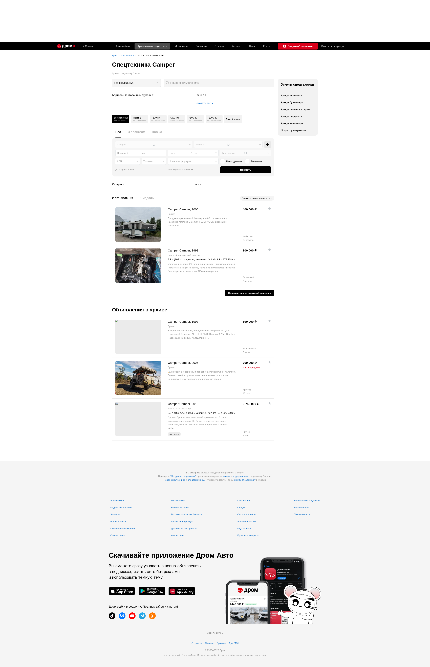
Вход (332, 46)
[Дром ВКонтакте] (122, 615)
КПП (119, 161)
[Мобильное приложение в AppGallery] (181, 591)
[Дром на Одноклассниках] (152, 615)
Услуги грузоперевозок (293, 130)
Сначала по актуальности (256, 198)
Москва (89, 46)
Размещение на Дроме (307, 500)
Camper (152, 184)
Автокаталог (177, 535)
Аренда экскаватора (292, 123)
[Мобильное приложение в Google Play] (152, 591)
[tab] (118, 134)
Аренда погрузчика (291, 116)
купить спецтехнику (244, 479)
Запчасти (201, 46)
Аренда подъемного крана (295, 109)
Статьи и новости (246, 514)
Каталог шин (244, 500)
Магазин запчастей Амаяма (186, 514)
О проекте (196, 643)
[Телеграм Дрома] (142, 615)
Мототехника (178, 500)
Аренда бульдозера (292, 102)
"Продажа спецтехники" (183, 476)
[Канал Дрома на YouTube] (132, 615)
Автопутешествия (246, 521)
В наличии (257, 161)
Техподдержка (302, 514)
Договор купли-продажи (184, 528)
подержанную (240, 476)
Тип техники (228, 153)
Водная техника (180, 507)
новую (226, 476)
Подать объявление (121, 507)
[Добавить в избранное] (269, 208)
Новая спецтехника (174, 479)
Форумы (241, 507)
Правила (221, 643)
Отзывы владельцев (182, 521)
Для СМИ (234, 643)
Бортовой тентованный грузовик (152, 95)
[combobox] (136, 83)
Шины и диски (118, 521)
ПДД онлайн (244, 528)
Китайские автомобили (123, 528)
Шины (251, 46)
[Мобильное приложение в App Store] (122, 591)
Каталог (236, 46)
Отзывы (219, 46)
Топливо (148, 161)
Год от (172, 153)
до (196, 153)
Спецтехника (117, 535)
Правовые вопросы (248, 535)
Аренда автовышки (291, 95)
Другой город (233, 119)
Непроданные (234, 161)
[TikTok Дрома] (112, 615)
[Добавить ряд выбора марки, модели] (267, 144)
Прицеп (234, 95)
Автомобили (123, 46)
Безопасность (301, 507)
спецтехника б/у (196, 479)
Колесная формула (180, 161)
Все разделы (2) (124, 82)
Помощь (209, 643)
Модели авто (214, 632)
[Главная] (68, 46)
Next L (234, 184)
